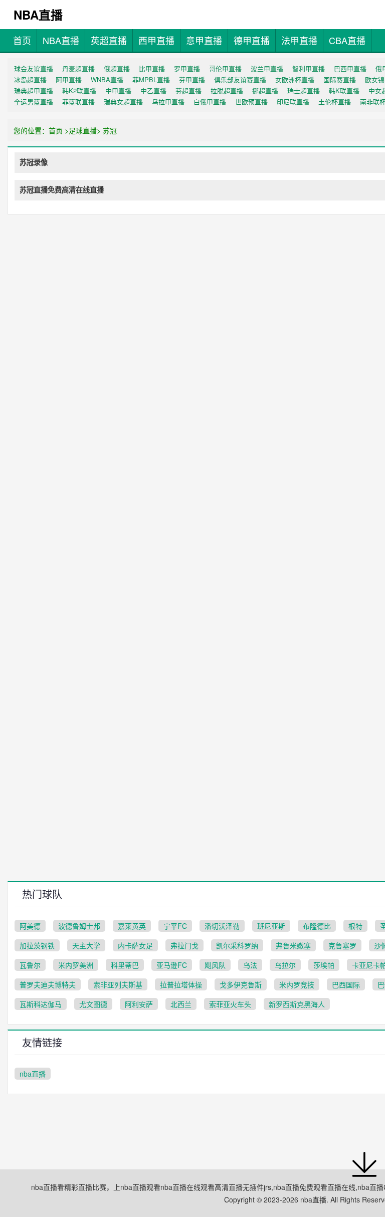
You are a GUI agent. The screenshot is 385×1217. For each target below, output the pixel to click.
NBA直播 (61, 40)
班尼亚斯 (271, 926)
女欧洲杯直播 (294, 79)
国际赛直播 (339, 79)
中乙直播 (153, 90)
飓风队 (215, 965)
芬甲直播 (192, 79)
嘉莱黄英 (132, 926)
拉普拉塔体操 (181, 984)
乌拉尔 (285, 965)
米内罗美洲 (75, 965)
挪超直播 (265, 90)
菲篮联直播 (78, 101)
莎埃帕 (323, 965)
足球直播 (83, 130)
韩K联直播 (344, 90)
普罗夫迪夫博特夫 (48, 984)
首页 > (59, 130)
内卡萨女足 (135, 945)
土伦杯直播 (334, 101)
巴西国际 (346, 984)
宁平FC (175, 926)
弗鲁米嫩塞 (293, 945)
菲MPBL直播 (151, 79)
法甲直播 (299, 40)
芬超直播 (188, 90)
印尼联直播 (293, 101)
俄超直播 (117, 68)
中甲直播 (118, 90)
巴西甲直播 (350, 68)
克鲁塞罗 (342, 945)
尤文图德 (93, 1004)
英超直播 (109, 40)
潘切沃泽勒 (222, 926)
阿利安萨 (139, 1004)
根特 (355, 926)
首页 (22, 40)
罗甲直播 (187, 68)
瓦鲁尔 (30, 965)
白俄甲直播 (210, 101)
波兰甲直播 (267, 68)
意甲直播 (204, 40)
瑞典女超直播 (123, 101)
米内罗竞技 (296, 984)
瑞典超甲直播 (33, 90)
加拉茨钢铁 (37, 945)
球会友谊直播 (33, 68)
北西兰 (180, 1004)
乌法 (250, 965)
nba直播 (33, 1074)
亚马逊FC (171, 965)
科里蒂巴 (125, 965)
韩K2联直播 (79, 90)
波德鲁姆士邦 (79, 926)
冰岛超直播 (30, 79)
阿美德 (30, 926)
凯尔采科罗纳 (237, 945)
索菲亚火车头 (230, 1004)
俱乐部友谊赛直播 (240, 79)
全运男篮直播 (33, 101)
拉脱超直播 (227, 90)
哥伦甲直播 (225, 68)
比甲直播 (152, 68)
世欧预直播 (251, 101)
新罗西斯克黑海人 (297, 1004)
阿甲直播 (69, 79)
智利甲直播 (308, 68)
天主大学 (86, 945)
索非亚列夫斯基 (117, 984)
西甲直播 (156, 40)
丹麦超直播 (78, 68)
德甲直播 (252, 40)
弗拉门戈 (184, 945)
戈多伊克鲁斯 (241, 984)
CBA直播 (347, 40)
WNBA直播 (107, 79)
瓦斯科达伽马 (41, 1004)
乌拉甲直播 (168, 101)
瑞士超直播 (303, 90)
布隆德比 (317, 926)
